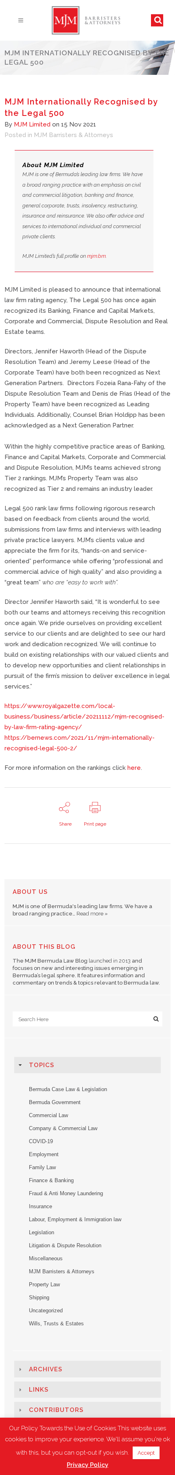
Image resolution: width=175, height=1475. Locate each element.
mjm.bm (96, 256)
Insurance (40, 1206)
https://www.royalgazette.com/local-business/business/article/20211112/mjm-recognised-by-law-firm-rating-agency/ (84, 716)
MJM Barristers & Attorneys (73, 135)
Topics (41, 1065)
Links (38, 1389)
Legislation (41, 1232)
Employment (44, 1154)
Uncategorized (46, 1310)
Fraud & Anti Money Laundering (66, 1193)
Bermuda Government (55, 1102)
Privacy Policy (87, 1464)
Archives (45, 1369)
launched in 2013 (110, 961)
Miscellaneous (46, 1258)
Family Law (42, 1167)
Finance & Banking (51, 1180)
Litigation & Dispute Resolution (65, 1245)
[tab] (88, 1065)
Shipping (39, 1297)
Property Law (44, 1284)
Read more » (92, 914)
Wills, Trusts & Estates (56, 1323)
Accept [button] (146, 1453)
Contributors (56, 1410)
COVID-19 (41, 1141)
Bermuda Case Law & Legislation (68, 1089)
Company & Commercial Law (63, 1128)
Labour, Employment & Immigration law (75, 1219)
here (134, 767)
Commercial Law (48, 1115)
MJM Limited (32, 124)
